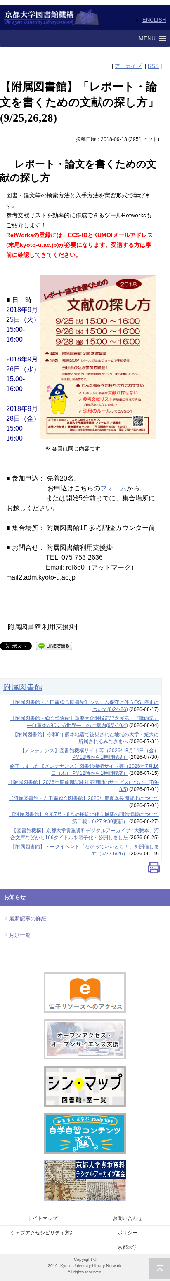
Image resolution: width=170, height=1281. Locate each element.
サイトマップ (42, 1218)
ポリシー (127, 1233)
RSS (153, 66)
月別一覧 (20, 935)
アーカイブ (128, 66)
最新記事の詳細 (28, 918)
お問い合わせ (127, 1218)
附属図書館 (22, 687)
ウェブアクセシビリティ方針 (42, 1233)
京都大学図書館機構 (51, 17)
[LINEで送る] (54, 645)
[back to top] (159, 1268)
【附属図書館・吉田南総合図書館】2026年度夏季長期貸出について (84, 798)
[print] (154, 869)
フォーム (113, 488)
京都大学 (127, 1247)
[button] (147, 38)
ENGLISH (154, 20)
